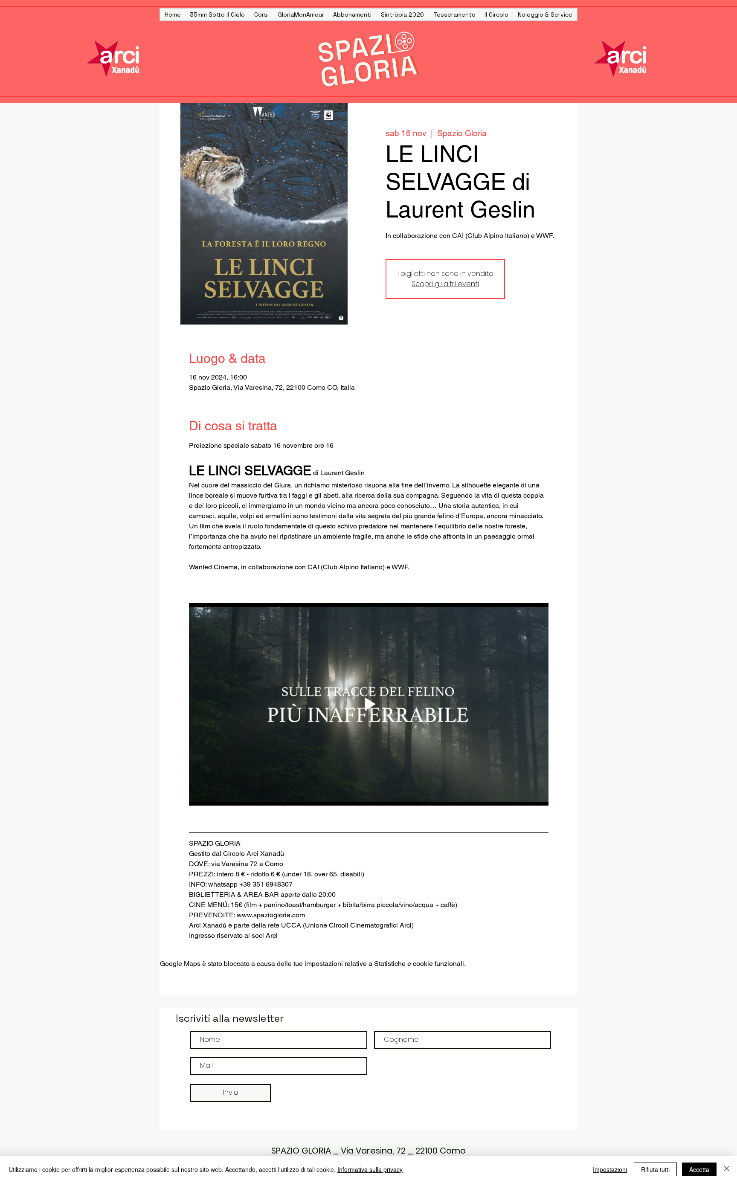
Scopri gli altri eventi (445, 284)
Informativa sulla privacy (370, 1169)
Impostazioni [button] (610, 1169)
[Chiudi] (727, 1169)
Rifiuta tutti (655, 1169)
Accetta (699, 1169)
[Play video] (368, 704)
